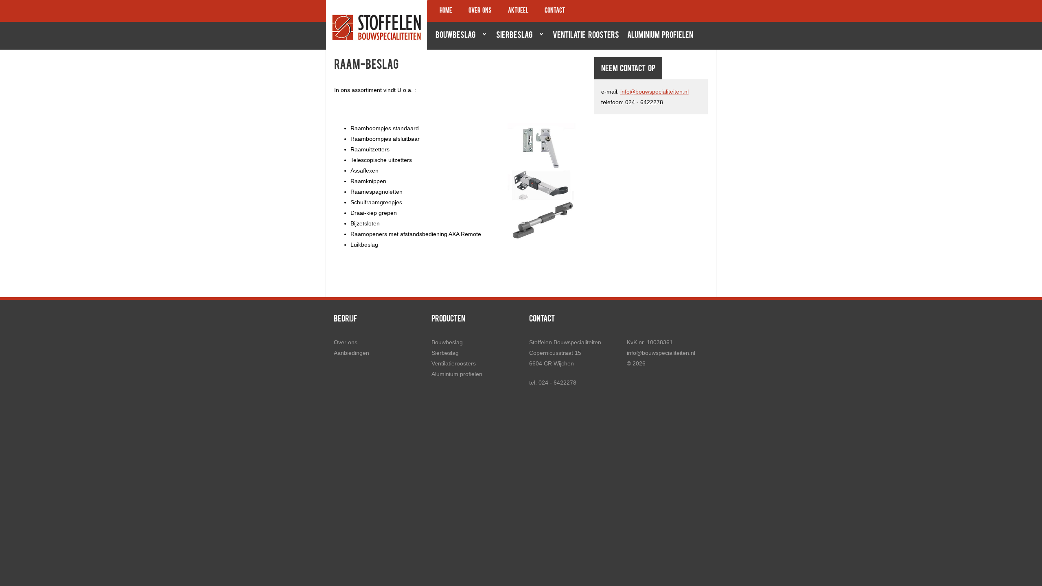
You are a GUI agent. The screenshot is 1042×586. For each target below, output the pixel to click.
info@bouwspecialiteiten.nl (654, 91)
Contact (555, 11)
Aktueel (518, 11)
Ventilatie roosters (586, 35)
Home (446, 11)
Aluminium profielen (660, 35)
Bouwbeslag (453, 35)
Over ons (480, 11)
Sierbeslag (512, 35)
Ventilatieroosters (453, 363)
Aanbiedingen (351, 353)
